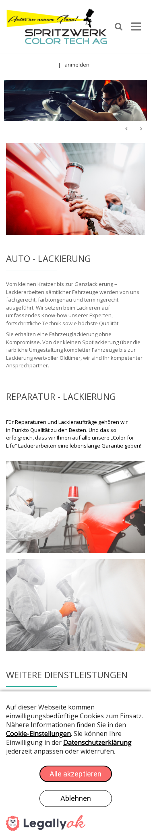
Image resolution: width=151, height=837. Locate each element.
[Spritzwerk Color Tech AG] (57, 26)
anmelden (76, 64)
